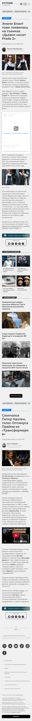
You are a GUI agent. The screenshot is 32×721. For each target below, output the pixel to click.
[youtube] (16, 646)
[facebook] (4, 653)
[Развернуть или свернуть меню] (29, 4)
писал (22, 591)
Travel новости (20, 11)
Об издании (8, 660)
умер (19, 480)
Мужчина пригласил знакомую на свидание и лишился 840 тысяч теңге (15, 365)
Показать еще (16, 396)
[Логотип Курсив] (7, 3)
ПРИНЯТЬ (16, 716)
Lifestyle (6, 5)
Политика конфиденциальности (15, 664)
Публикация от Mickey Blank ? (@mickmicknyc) (16, 151)
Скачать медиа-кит (11, 684)
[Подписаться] (29, 638)
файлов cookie (16, 712)
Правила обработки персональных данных (15, 673)
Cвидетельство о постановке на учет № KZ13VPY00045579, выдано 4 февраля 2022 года (13, 704)
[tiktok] (22, 646)
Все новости (7, 11)
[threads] (28, 646)
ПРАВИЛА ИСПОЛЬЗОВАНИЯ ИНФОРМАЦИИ (17, 681)
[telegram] (10, 646)
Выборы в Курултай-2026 (12, 688)
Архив (6, 668)
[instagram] (4, 646)
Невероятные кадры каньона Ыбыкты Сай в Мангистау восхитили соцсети (13, 305)
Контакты (8, 677)
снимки (5, 93)
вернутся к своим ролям (11, 226)
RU (25, 4)
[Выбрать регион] (21, 4)
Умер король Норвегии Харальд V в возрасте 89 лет (14, 336)
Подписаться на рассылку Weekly (14, 635)
